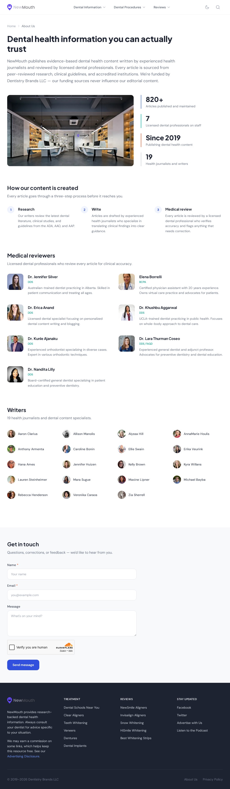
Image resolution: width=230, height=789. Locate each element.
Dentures (70, 738)
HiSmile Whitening (133, 730)
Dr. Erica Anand (41, 307)
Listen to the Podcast (192, 730)
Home (11, 26)
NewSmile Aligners (133, 707)
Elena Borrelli (150, 276)
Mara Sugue (82, 480)
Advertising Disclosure (23, 756)
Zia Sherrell (136, 495)
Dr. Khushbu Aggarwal (158, 307)
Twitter (182, 715)
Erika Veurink (193, 449)
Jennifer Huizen (84, 464)
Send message (23, 665)
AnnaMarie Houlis (196, 434)
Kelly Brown (136, 464)
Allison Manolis (84, 434)
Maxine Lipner (138, 480)
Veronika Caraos (85, 495)
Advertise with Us (189, 723)
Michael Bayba (195, 480)
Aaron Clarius (28, 434)
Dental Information (87, 7)
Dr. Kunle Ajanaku (43, 338)
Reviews (160, 7)
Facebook (184, 707)
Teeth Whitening (75, 723)
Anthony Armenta (31, 449)
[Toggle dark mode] (207, 7)
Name (12, 565)
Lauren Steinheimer (32, 480)
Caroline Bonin (84, 449)
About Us (190, 779)
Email (12, 586)
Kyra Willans (192, 464)
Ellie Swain (136, 449)
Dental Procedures (127, 7)
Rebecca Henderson (33, 495)
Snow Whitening (132, 723)
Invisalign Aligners (133, 715)
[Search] (218, 7)
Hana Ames (26, 464)
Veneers (69, 730)
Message (13, 606)
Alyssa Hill (135, 434)
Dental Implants (75, 746)
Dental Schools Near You (81, 707)
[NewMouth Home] (21, 7)
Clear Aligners (74, 715)
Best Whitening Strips (135, 738)
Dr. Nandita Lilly (41, 369)
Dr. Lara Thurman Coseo (159, 338)
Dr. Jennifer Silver (43, 276)
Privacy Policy (213, 779)
